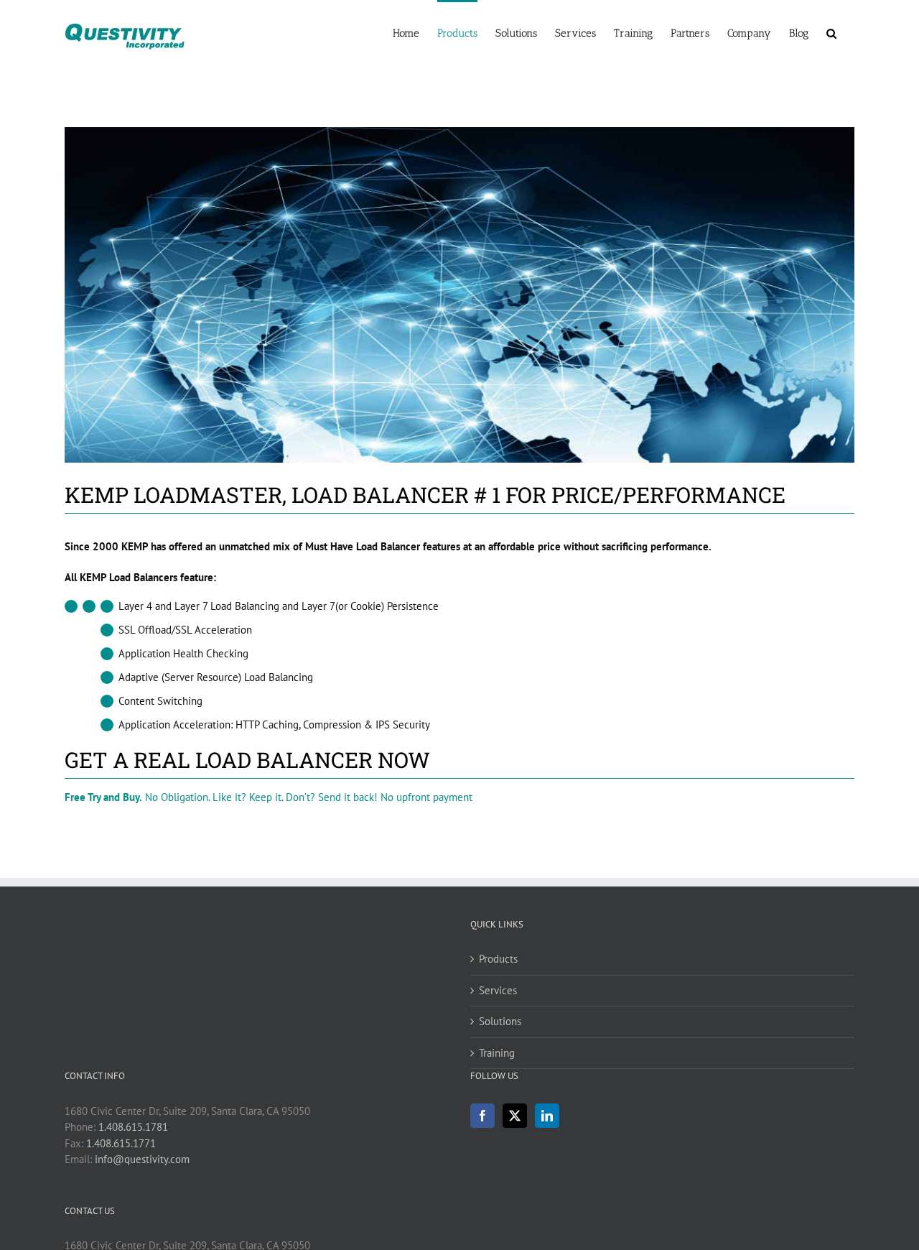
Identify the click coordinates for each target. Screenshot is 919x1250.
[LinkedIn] (547, 1115)
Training (497, 1053)
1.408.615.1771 (121, 1143)
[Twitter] (515, 1115)
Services (498, 990)
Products (498, 959)
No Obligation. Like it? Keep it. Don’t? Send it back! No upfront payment (268, 797)
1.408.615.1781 (133, 1127)
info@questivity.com (142, 1159)
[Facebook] (482, 1115)
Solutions (500, 1021)
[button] (831, 32)
